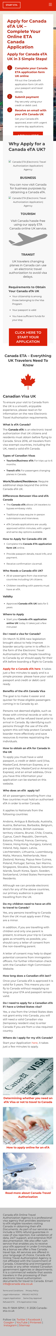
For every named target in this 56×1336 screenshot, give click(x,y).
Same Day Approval (32, 1298)
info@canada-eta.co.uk (18, 1284)
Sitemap (24, 1325)
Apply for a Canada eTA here (21, 668)
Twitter (21, 1319)
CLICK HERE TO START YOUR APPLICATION (28, 337)
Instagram (10, 1325)
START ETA (11, 5)
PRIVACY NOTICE (30, 1294)
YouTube (22, 1322)
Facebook (34, 1319)
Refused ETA (9, 1302)
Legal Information (11, 1294)
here (35, 1042)
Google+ (9, 1322)
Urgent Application (12, 1298)
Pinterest (35, 1322)
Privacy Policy (32, 1290)
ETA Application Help (27, 1302)
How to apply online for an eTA (28, 1147)
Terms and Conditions (13, 1290)
